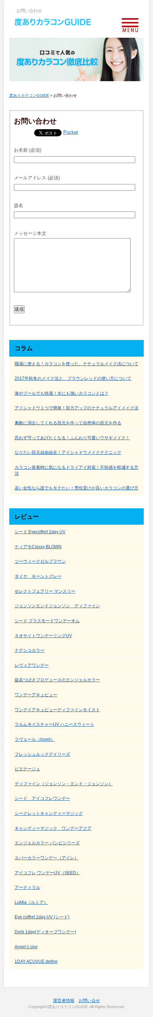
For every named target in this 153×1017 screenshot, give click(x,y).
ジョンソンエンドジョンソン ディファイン (57, 605)
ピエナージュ (27, 768)
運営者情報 (63, 1000)
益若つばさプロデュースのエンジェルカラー (57, 679)
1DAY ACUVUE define (36, 961)
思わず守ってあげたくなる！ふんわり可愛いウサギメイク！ (72, 437)
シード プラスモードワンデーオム (47, 620)
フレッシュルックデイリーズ (42, 754)
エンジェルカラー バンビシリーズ (47, 842)
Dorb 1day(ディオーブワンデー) (45, 931)
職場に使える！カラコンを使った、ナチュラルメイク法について (76, 363)
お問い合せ (89, 1000)
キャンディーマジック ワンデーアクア (53, 828)
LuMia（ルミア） (31, 902)
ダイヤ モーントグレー (38, 576)
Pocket (70, 132)
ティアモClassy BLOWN (38, 546)
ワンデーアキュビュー (36, 694)
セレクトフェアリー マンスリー (45, 591)
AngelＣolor (26, 946)
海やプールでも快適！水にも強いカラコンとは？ (62, 393)
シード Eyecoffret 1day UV (40, 531)
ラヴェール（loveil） (35, 739)
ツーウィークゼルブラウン (40, 561)
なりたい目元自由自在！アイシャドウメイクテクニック (68, 452)
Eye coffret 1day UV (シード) (42, 916)
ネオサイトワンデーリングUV (43, 635)
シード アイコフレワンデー (42, 798)
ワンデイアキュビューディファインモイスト (57, 709)
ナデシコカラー (29, 650)
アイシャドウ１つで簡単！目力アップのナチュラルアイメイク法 (76, 407)
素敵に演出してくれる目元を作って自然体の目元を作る (68, 422)
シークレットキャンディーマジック (49, 813)
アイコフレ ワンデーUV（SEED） (47, 872)
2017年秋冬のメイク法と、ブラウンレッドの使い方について (73, 378)
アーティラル (27, 887)
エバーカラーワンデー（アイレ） (47, 857)
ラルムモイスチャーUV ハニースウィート (54, 724)
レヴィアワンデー (32, 665)
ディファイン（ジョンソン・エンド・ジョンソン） (64, 783)
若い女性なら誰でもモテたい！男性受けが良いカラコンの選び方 (76, 488)
